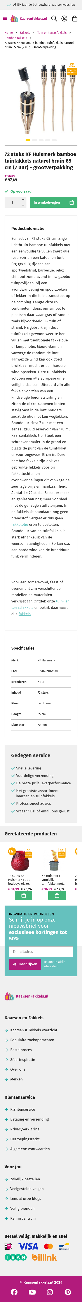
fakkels (25, 614)
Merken (16, 1079)
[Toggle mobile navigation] (5, 18)
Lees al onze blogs (25, 1198)
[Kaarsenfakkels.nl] (28, 18)
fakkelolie (19, 524)
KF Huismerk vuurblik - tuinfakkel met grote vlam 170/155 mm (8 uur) (52, 880)
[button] (28, 140)
